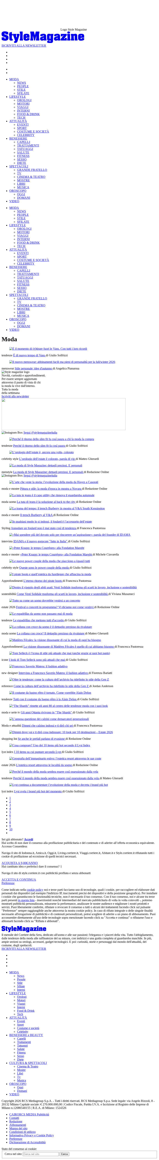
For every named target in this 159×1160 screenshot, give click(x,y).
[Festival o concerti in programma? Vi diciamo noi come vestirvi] (44, 600)
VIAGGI (22, 107)
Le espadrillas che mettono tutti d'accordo (39, 620)
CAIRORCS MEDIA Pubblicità (29, 1114)
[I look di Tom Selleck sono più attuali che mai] (59, 653)
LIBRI (21, 183)
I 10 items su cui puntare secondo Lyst (38, 752)
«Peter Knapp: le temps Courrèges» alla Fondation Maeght (56, 554)
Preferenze (8, 883)
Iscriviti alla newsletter (15, 396)
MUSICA (23, 187)
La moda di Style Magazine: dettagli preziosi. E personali (48, 472)
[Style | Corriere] (43, 42)
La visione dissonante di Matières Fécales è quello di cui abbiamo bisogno (69, 646)
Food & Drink (26, 1010)
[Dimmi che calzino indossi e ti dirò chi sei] (49, 719)
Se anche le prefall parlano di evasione (42, 738)
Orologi (22, 996)
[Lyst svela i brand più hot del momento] (58, 784)
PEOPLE (23, 86)
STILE (21, 89)
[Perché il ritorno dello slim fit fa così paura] (51, 439)
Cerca (64, 1154)
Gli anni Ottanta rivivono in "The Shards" (47, 712)
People (21, 979)
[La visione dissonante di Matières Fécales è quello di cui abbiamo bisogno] (55, 640)
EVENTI (23, 124)
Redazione (15, 1121)
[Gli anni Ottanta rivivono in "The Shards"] (58, 705)
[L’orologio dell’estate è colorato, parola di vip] (41, 452)
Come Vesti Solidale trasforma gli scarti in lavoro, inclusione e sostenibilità (62, 594)
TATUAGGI (25, 149)
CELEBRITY (26, 135)
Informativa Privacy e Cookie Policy (31, 1135)
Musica (21, 1080)
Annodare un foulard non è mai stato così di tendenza (44, 528)
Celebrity (22, 1031)
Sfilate (21, 986)
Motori (21, 1000)
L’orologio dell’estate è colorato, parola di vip (47, 458)
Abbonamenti (17, 1125)
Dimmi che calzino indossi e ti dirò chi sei (48, 725)
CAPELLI (23, 142)
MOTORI (23, 103)
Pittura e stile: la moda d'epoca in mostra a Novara (51, 488)
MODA (14, 79)
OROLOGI (24, 100)
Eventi (21, 1021)
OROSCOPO (17, 190)
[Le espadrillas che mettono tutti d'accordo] (41, 613)
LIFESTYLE (17, 96)
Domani (22, 1090)
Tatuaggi (22, 1045)
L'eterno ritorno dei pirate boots (43, 580)
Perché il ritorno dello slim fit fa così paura (39, 445)
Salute (21, 1049)
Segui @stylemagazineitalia (40, 432)
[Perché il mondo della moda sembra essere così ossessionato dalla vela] (53, 771)
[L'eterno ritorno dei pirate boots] (50, 574)
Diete (20, 1059)
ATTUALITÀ (18, 121)
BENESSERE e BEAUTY (26, 1035)
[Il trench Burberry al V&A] (57, 508)
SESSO (22, 159)
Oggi (20, 1087)
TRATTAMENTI (28, 145)
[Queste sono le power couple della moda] (49, 561)
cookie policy (35, 889)
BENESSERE (18, 138)
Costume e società (28, 1028)
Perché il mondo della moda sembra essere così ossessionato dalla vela (56, 778)
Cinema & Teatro (27, 1066)
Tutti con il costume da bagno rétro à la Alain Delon (45, 699)
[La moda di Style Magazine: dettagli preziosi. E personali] (45, 465)
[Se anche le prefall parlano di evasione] (61, 732)
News (20, 975)
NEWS (21, 82)
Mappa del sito (18, 1128)
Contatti (14, 1118)
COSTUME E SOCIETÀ (33, 131)
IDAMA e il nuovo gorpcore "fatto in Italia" (40, 541)
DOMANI (23, 197)
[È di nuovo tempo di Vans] (48, 348)
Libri (20, 1073)
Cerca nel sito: (14, 1154)
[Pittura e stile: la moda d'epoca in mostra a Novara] (53, 482)
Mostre (21, 1070)
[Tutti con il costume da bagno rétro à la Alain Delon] (50, 692)
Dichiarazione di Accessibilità (27, 1142)
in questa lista (26, 900)
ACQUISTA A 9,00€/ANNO (20, 863)
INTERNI (23, 110)
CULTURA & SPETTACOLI (28, 1063)
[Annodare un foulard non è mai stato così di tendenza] (50, 521)
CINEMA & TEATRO (31, 176)
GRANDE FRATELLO (32, 169)
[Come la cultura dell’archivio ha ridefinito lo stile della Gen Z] (59, 679)
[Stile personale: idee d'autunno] (62, 362)
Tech (20, 1014)
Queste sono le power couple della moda (44, 567)
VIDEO (14, 201)
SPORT (22, 128)
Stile (19, 982)
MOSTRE (23, 180)
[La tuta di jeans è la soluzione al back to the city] (51, 495)
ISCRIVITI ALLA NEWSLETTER (24, 45)
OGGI (21, 194)
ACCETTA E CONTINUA (19, 879)
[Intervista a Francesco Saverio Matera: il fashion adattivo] (38, 666)
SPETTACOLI (18, 166)
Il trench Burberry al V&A (36, 515)
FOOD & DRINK (28, 114)
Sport (20, 1024)
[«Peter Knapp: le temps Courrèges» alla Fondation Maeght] (46, 548)
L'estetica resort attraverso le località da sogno (44, 765)
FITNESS (23, 156)
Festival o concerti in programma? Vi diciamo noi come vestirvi (55, 607)
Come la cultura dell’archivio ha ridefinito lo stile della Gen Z (51, 686)
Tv (19, 1077)
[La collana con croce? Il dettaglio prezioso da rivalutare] (50, 626)
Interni (21, 989)
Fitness (21, 1052)
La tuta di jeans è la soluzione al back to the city (46, 501)
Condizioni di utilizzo (22, 1131)
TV (19, 173)
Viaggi (21, 1003)
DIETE (21, 163)
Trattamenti (24, 1042)
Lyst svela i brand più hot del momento (38, 791)
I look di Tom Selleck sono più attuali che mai (37, 659)
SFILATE (23, 93)
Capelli (21, 1038)
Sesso (20, 1056)
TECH (21, 117)
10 (10, 829)
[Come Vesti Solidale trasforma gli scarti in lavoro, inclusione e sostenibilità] (73, 587)
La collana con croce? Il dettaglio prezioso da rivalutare (51, 633)
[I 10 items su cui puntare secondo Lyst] (49, 745)
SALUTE (23, 152)
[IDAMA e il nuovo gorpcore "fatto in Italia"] (69, 534)
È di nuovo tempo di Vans (29, 355)
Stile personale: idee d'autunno (34, 368)
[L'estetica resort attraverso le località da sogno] (55, 758)
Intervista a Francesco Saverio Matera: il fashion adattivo (54, 673)
